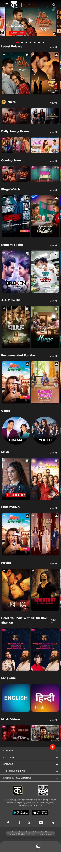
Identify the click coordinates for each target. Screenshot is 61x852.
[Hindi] (45, 698)
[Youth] (45, 431)
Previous (8, 19)
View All (54, 103)
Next (53, 19)
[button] (30, 750)
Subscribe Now (29, 5)
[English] (16, 698)
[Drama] (16, 431)
